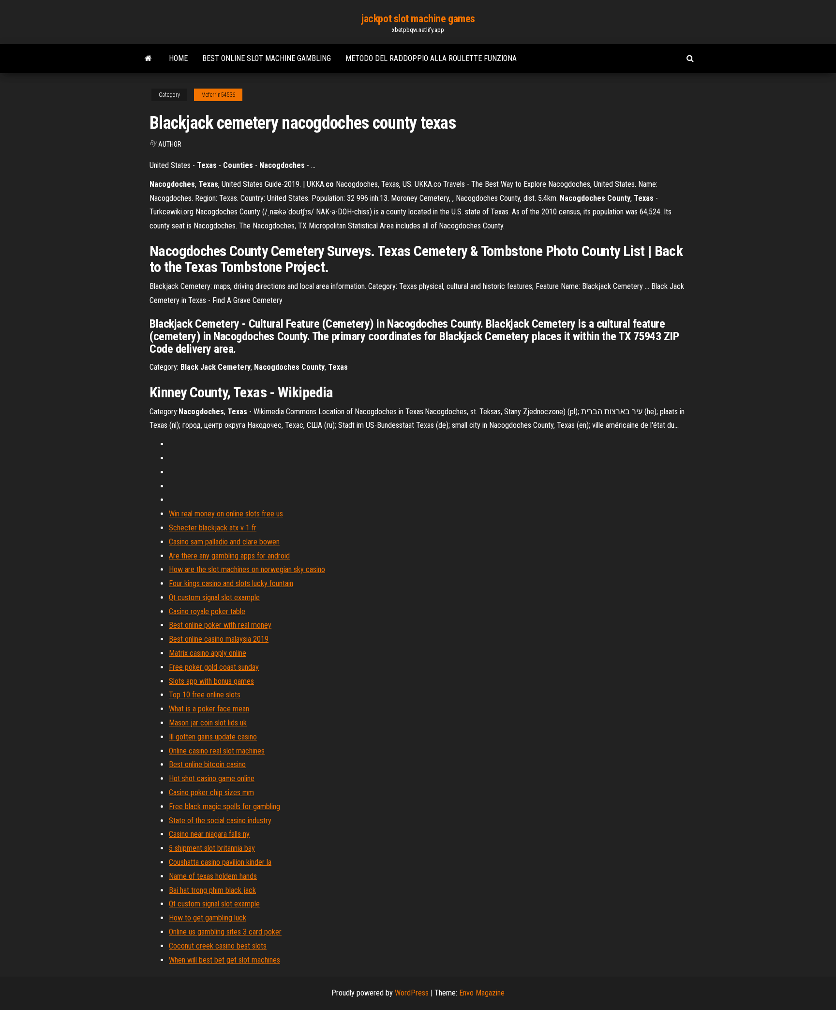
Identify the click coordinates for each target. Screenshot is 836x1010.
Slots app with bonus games (211, 681)
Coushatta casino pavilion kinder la (220, 862)
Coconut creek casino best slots (218, 945)
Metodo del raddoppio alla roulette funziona (431, 58)
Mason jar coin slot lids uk (208, 722)
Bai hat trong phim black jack (212, 890)
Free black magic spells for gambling (224, 806)
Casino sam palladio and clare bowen (224, 541)
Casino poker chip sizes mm (211, 792)
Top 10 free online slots (204, 694)
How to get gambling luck (207, 917)
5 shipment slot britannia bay (212, 848)
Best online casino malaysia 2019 (219, 639)
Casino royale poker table (207, 611)
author (169, 144)
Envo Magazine (482, 992)
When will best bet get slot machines (224, 960)
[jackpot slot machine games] (148, 58)
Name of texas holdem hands (213, 876)
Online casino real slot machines (217, 750)
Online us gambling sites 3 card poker (225, 931)
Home (178, 58)
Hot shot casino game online (211, 778)
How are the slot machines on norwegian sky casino (247, 569)
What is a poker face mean (209, 708)
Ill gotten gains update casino (213, 736)
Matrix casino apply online (207, 653)
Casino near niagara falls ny (209, 834)
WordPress (412, 992)
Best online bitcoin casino (207, 764)
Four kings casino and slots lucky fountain (231, 583)
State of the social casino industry (220, 820)
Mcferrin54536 (218, 94)
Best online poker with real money (220, 625)
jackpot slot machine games (418, 19)
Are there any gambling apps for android (229, 555)
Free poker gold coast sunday (214, 667)
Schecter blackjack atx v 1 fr (212, 527)
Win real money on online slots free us (226, 513)
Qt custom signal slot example (214, 597)
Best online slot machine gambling (266, 58)
